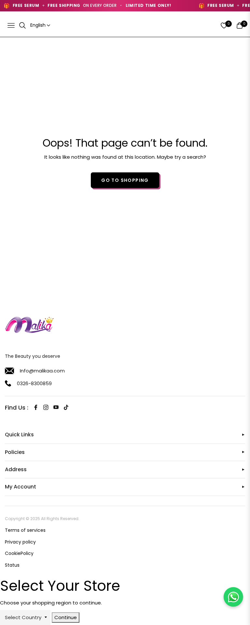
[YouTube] (56, 407)
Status (12, 565)
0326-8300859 (34, 383)
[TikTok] (66, 407)
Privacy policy (20, 542)
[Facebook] (35, 407)
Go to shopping (125, 180)
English (38, 25)
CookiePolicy (19, 553)
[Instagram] (46, 407)
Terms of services (25, 530)
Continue (65, 617)
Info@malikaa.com (42, 370)
